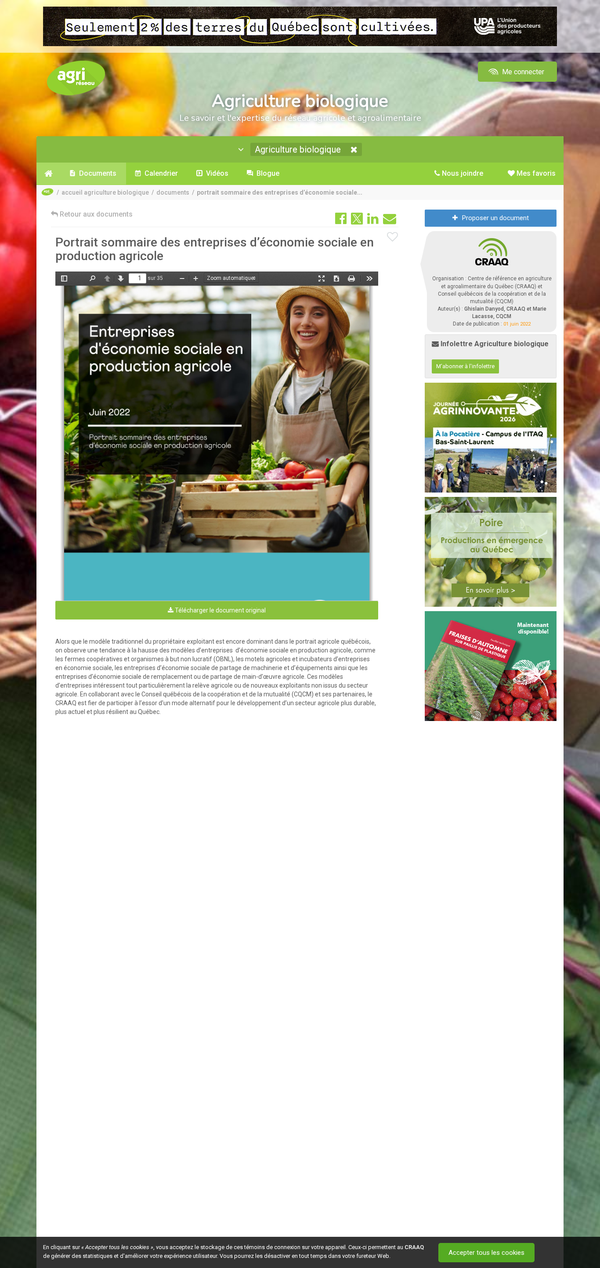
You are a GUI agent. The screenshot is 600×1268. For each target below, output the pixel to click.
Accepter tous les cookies (486, 1253)
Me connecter (522, 72)
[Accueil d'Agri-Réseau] (76, 77)
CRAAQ (414, 1247)
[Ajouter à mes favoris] (392, 237)
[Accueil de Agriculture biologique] (48, 174)
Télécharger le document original (219, 610)
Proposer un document (495, 218)
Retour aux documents (95, 214)
